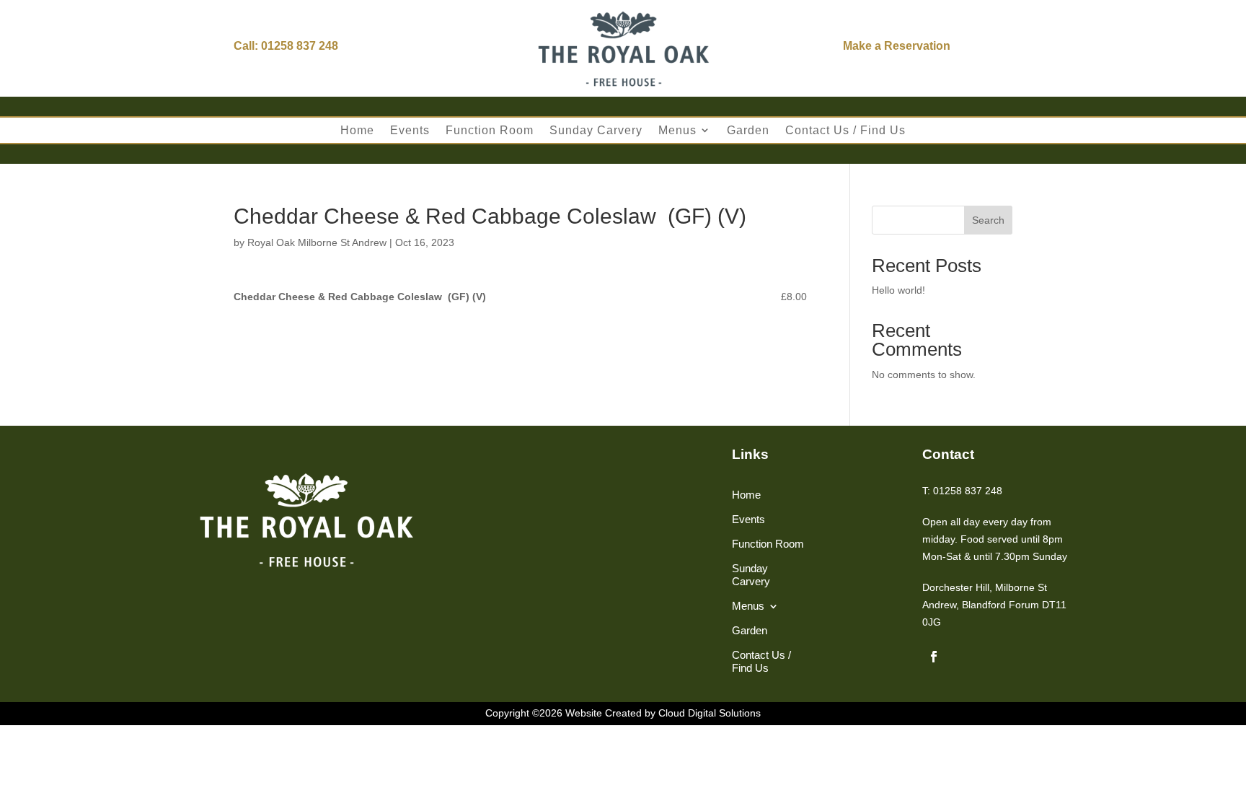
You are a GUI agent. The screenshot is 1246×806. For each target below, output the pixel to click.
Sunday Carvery (595, 130)
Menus (677, 130)
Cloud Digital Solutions (709, 713)
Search (988, 220)
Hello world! (898, 290)
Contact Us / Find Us (845, 130)
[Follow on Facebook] (933, 656)
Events (410, 130)
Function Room (490, 130)
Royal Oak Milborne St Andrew (316, 242)
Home (357, 130)
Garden (748, 130)
